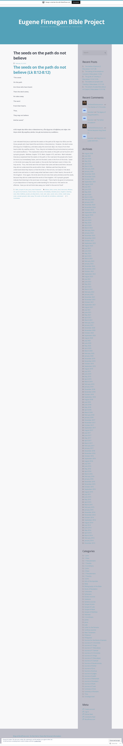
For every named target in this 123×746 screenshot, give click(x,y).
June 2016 (88, 466)
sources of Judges (91, 674)
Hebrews (88, 615)
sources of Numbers (91, 681)
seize (56, 194)
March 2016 (88, 474)
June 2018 (88, 405)
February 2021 (89, 323)
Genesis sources (90, 602)
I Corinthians (89, 617)
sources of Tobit (90, 686)
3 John (87, 579)
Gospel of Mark (90, 609)
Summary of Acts (90, 689)
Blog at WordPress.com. (21, 736)
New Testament (36, 189)
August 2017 (89, 430)
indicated (53, 192)
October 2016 (89, 456)
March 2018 (88, 412)
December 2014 (90, 512)
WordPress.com (90, 719)
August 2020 (89, 338)
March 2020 (88, 351)
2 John (87, 568)
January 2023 (89, 264)
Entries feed (89, 714)
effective (70, 189)
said (45, 194)
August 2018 (89, 400)
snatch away (66, 194)
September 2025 (90, 182)
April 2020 (88, 348)
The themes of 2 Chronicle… (97, 107)
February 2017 (89, 446)
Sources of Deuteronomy (93, 663)
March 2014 (88, 535)
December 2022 (90, 266)
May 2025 (88, 192)
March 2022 (88, 289)
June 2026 (88, 159)
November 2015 (90, 484)
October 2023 (89, 241)
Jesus (30, 189)
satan (48, 194)
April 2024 (88, 225)
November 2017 (90, 423)
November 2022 (90, 269)
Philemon (88, 635)
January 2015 (89, 510)
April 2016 (88, 471)
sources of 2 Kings (91, 656)
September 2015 (90, 489)
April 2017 (88, 441)
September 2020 (90, 335)
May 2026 (88, 161)
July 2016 (88, 464)
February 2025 (89, 200)
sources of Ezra (90, 668)
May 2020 (88, 346)
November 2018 (90, 392)
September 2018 (90, 397)
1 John (87, 556)
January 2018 (89, 417)
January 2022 (89, 294)
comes (55, 189)
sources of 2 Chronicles (92, 653)
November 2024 (90, 207)
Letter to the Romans (92, 627)
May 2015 (88, 500)
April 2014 (88, 533)
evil (14, 192)
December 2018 (90, 389)
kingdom (63, 192)
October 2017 (89, 425)
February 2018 (89, 415)
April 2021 (88, 318)
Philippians (88, 638)
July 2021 (88, 310)
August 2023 (89, 246)
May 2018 (88, 407)
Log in (87, 712)
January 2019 (89, 387)
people (28, 194)
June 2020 (88, 343)
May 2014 (88, 530)
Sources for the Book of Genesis (95, 640)
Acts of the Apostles (91, 581)
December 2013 (90, 543)
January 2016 (89, 479)
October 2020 (89, 333)
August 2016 (89, 461)
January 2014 (89, 541)
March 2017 (88, 443)
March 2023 (88, 259)
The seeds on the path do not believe (45, 196)
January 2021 (89, 325)
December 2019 (90, 359)
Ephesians (88, 594)
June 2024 (88, 220)
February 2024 (89, 230)
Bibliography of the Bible (93, 586)
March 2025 (88, 197)
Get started (76, 2)
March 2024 (88, 228)
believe (47, 189)
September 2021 (90, 305)
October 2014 (89, 517)
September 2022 (90, 274)
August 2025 (89, 184)
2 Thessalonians (90, 574)
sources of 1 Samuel (91, 650)
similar (60, 194)
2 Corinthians (89, 566)
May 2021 (88, 315)
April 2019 (88, 379)
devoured (64, 189)
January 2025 (89, 202)
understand (60, 196)
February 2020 (89, 353)
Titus (86, 694)
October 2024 (89, 210)
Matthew (22, 194)
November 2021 (90, 300)
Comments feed (90, 717)
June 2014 (88, 528)
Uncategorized (89, 697)
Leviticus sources (90, 630)
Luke (14, 194)
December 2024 (90, 205)
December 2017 (90, 420)
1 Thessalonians (90, 561)
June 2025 (88, 189)
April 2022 (88, 287)
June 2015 (88, 497)
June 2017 (88, 435)
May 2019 (88, 377)
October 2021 (89, 302)
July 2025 (88, 187)
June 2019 (88, 374)
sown (14, 196)
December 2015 (90, 482)
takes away (30, 196)
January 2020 (89, 356)
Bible (17, 189)
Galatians (88, 599)
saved (52, 194)
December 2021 (90, 297)
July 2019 (88, 371)
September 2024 (90, 212)
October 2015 (89, 487)
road (41, 194)
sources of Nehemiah (92, 679)
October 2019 (89, 364)
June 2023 (88, 251)
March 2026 (88, 166)
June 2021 (88, 312)
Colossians (88, 592)
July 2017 (88, 433)
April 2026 (88, 164)
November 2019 (90, 361)
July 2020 (88, 341)
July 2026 (88, 156)
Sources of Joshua (91, 671)
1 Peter (87, 558)
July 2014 (88, 525)
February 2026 (89, 169)
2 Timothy (88, 576)
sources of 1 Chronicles (92, 643)
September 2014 (90, 520)
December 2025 (90, 174)
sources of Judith (90, 676)
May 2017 (88, 438)
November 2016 (90, 453)
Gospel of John (90, 604)
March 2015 (88, 505)
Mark (18, 194)
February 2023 (89, 261)
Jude (86, 625)
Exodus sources (90, 597)
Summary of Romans (92, 692)
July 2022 (88, 279)
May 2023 (88, 253)
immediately (47, 192)
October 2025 (89, 179)
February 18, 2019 (21, 63)
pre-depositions (35, 194)
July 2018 (88, 402)
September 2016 (90, 458)
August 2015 (89, 492)
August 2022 (89, 276)
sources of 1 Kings (91, 645)
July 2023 (88, 248)
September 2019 (90, 366)
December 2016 (90, 451)
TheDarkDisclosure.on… (96, 105)
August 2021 (89, 307)
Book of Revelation (91, 589)
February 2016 (89, 476)
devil (59, 189)
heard (30, 192)
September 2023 (90, 243)
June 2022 (88, 282)
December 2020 (90, 328)
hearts (34, 192)
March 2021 (88, 320)
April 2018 (88, 410)
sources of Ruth (90, 684)
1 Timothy (88, 563)
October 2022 (89, 271)
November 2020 (90, 330)
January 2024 (89, 233)
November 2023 (90, 238)
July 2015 (88, 494)
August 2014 (89, 523)
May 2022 (88, 284)
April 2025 (88, 195)
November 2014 (90, 515)
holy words (40, 192)
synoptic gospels (22, 196)
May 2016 (88, 469)
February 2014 (89, 538)
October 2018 (89, 394)
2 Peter (87, 571)
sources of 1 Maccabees (93, 648)
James (87, 620)
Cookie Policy (37, 741)
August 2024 (89, 215)
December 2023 (90, 235)
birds (51, 189)
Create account (90, 709)
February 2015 (89, 507)
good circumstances (21, 192)
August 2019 (89, 369)
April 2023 (88, 256)
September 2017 (90, 428)
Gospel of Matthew (91, 612)
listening (69, 192)
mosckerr (91, 112)
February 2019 (89, 384)
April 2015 (88, 502)
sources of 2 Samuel (91, 661)
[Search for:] (94, 52)
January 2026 (89, 171)
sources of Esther (90, 666)
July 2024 (88, 218)
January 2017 (89, 448)
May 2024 (88, 223)
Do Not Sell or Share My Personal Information (45, 736)
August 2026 (89, 153)
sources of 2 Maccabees (93, 658)
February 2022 (89, 292)
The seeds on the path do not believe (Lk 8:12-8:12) (39, 69)
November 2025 (90, 177)
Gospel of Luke (23, 189)
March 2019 (88, 382)
